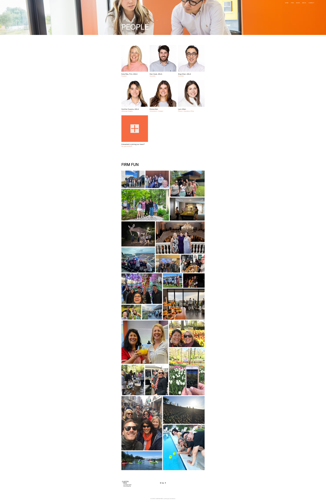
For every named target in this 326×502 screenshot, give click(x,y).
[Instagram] (161, 483)
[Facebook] (165, 483)
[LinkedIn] (163, 483)
